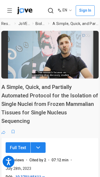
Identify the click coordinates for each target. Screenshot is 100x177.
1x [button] (81, 73)
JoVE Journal (24, 23)
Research (6, 23)
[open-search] (50, 11)
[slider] (31, 72)
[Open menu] (9, 10)
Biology (40, 23)
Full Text (18, 147)
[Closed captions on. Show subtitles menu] (91, 73)
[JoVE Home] (25, 10)
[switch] (58, 73)
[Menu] (38, 147)
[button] (95, 35)
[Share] (3, 131)
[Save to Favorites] (13, 131)
